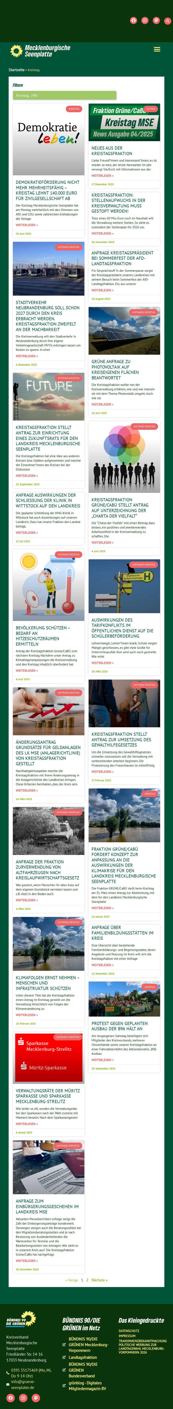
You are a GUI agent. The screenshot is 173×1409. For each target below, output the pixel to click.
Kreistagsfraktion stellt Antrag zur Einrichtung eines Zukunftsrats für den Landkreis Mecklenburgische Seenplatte (48, 438)
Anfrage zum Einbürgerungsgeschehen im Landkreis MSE (47, 1206)
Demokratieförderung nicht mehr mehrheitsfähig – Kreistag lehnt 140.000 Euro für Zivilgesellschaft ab (47, 190)
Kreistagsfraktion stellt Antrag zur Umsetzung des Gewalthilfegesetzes (121, 739)
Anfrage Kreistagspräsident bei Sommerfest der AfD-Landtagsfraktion (122, 258)
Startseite (16, 69)
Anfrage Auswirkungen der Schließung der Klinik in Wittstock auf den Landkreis (48, 500)
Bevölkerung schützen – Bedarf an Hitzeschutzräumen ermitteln (43, 636)
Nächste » (100, 1279)
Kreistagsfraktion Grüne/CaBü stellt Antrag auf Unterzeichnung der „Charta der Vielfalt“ (120, 508)
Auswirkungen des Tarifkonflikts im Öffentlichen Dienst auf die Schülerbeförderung (122, 628)
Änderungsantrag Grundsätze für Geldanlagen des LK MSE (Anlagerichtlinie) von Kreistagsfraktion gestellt (48, 753)
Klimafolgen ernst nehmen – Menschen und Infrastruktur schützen (47, 983)
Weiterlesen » (27, 225)
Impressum (127, 1336)
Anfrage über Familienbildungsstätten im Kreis (123, 932)
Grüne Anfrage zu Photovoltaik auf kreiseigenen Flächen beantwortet (115, 369)
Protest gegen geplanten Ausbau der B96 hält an (120, 1026)
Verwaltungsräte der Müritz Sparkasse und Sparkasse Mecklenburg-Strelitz (48, 1096)
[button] (167, 21)
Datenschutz (129, 1331)
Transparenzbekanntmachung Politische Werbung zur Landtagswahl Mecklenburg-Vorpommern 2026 (143, 1346)
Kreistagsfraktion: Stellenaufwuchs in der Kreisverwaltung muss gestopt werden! (119, 203)
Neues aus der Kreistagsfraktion (112, 150)
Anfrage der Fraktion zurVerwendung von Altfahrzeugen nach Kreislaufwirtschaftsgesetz (47, 870)
